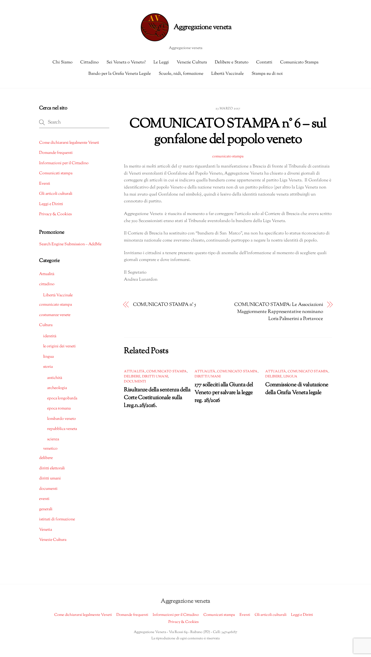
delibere (132, 376)
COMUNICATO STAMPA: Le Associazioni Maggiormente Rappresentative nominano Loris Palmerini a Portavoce (278, 311)
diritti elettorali (52, 468)
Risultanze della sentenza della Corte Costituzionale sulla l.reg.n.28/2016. (157, 397)
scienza (53, 439)
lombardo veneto (61, 419)
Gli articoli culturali (55, 194)
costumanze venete (54, 315)
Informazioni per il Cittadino (64, 163)
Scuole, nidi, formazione (181, 74)
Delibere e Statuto (231, 62)
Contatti (264, 62)
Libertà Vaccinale (227, 74)
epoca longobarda (62, 398)
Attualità (134, 371)
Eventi (44, 184)
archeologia (57, 388)
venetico (50, 449)
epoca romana (59, 408)
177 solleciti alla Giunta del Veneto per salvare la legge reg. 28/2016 (224, 392)
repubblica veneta (62, 429)
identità (49, 336)
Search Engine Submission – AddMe (70, 244)
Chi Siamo (62, 62)
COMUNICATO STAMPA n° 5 (164, 304)
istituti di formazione (57, 519)
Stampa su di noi (267, 74)
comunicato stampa (228, 156)
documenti (135, 381)
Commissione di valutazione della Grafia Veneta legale (296, 389)
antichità (54, 378)
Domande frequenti (56, 153)
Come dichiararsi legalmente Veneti (69, 143)
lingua (290, 376)
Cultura (45, 325)
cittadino (47, 284)
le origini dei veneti (59, 346)
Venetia (45, 530)
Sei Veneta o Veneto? (126, 62)
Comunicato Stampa (299, 62)
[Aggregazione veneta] (185, 27)
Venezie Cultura (192, 62)
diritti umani (155, 376)
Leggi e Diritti (51, 204)
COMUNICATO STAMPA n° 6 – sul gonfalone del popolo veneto (228, 132)
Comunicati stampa (55, 173)
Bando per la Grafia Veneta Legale (119, 74)
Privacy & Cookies (55, 214)
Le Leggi (161, 62)
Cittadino (89, 62)
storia (48, 367)
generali (45, 509)
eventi (44, 499)
